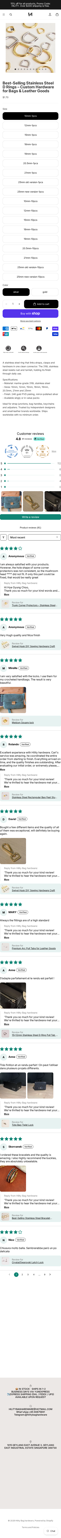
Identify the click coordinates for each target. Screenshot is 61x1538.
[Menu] (3, 14)
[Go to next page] (51, 1274)
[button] (30, 463)
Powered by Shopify (44, 1520)
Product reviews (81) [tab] (30, 527)
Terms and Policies (30, 1527)
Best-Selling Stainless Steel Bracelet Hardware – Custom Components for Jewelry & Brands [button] (31, 1218)
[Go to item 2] (33, 501)
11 (45, 69)
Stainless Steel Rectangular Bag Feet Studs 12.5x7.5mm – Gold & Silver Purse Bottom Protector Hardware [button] (35, 797)
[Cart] (57, 14)
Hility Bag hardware (24, 1520)
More (54, 451)
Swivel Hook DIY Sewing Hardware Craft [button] (33, 646)
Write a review (30, 517)
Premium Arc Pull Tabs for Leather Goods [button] (34, 948)
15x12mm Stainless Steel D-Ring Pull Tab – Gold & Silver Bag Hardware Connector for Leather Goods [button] (34, 1035)
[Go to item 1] (11, 501)
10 (42, 69)
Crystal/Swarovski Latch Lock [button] (28, 1262)
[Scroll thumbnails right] (57, 501)
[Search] (10, 14)
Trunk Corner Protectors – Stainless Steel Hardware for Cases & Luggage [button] (33, 605)
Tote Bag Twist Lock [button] (23, 1124)
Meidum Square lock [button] (23, 722)
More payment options (30, 321)
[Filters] (3, 537)
